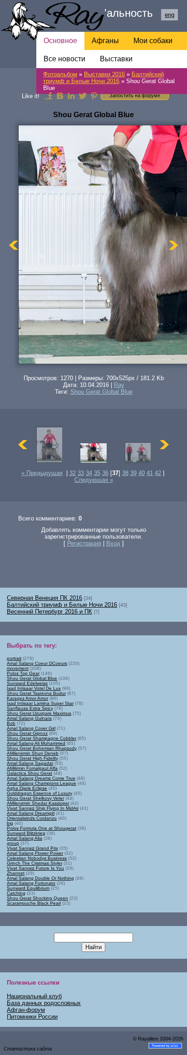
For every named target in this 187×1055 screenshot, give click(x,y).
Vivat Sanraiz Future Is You (35, 868)
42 (158, 473)
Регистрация (84, 543)
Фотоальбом (60, 74)
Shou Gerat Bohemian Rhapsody (42, 748)
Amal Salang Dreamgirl (30, 813)
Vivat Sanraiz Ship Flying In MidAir (43, 808)
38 (125, 473)
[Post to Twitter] (82, 95)
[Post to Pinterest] (93, 95)
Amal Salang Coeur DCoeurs (37, 663)
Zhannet (16, 873)
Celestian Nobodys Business (37, 858)
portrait (14, 658)
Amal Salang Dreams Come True (41, 778)
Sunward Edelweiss (27, 683)
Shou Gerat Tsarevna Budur (36, 693)
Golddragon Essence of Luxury (39, 793)
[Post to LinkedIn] (71, 95)
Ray (119, 384)
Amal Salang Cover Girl (31, 728)
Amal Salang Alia (24, 838)
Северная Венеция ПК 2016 (44, 597)
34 (89, 473)
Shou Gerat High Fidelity (32, 758)
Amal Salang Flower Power (35, 853)
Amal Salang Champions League (41, 783)
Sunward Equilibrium (28, 888)
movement (18, 668)
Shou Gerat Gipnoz (27, 733)
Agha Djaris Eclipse (27, 788)
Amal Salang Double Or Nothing (40, 878)
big (10, 823)
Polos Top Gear (23, 673)
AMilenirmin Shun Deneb (33, 753)
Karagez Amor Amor (27, 698)
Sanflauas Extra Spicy (30, 708)
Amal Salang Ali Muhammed (36, 743)
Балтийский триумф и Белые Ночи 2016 (103, 77)
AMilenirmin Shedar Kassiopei (38, 803)
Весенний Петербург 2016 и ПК (49, 611)
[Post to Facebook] (48, 95)
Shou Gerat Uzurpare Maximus (39, 713)
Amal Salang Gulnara (29, 718)
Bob (11, 723)
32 (72, 473)
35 (97, 473)
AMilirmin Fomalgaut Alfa (32, 768)
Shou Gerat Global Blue (101, 391)
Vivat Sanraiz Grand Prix (32, 848)
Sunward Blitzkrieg (26, 833)
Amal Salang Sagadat (30, 763)
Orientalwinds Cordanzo (32, 818)
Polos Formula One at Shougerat (41, 828)
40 (141, 473)
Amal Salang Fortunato (31, 883)
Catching (16, 893)
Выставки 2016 (104, 74)
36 (105, 473)
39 (133, 473)
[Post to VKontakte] (59, 95)
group (13, 843)
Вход (113, 543)
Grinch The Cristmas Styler (34, 863)
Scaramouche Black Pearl (34, 903)
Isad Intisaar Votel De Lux (34, 688)
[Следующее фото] (173, 245)
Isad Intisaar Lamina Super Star (40, 703)
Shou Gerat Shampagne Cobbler (41, 738)
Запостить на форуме (134, 95)
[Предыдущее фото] (13, 245)
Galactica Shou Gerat (29, 773)
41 (150, 473)
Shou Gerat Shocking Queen (37, 898)
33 (81, 473)
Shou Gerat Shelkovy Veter (35, 798)
